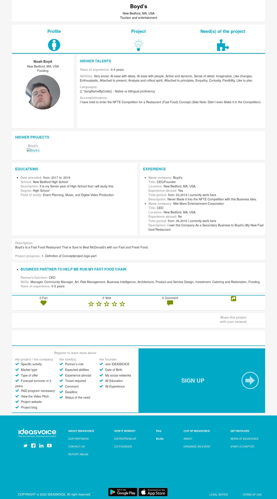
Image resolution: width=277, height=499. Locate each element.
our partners (78, 438)
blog (159, 439)
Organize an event (197, 446)
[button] (201, 380)
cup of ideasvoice (197, 431)
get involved (239, 431)
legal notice (219, 494)
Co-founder (123, 446)
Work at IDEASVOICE (244, 438)
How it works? (124, 431)
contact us (76, 446)
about (188, 438)
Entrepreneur (125, 438)
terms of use (252, 494)
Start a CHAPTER (242, 446)
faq (158, 431)
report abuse (78, 454)
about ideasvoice (81, 431)
